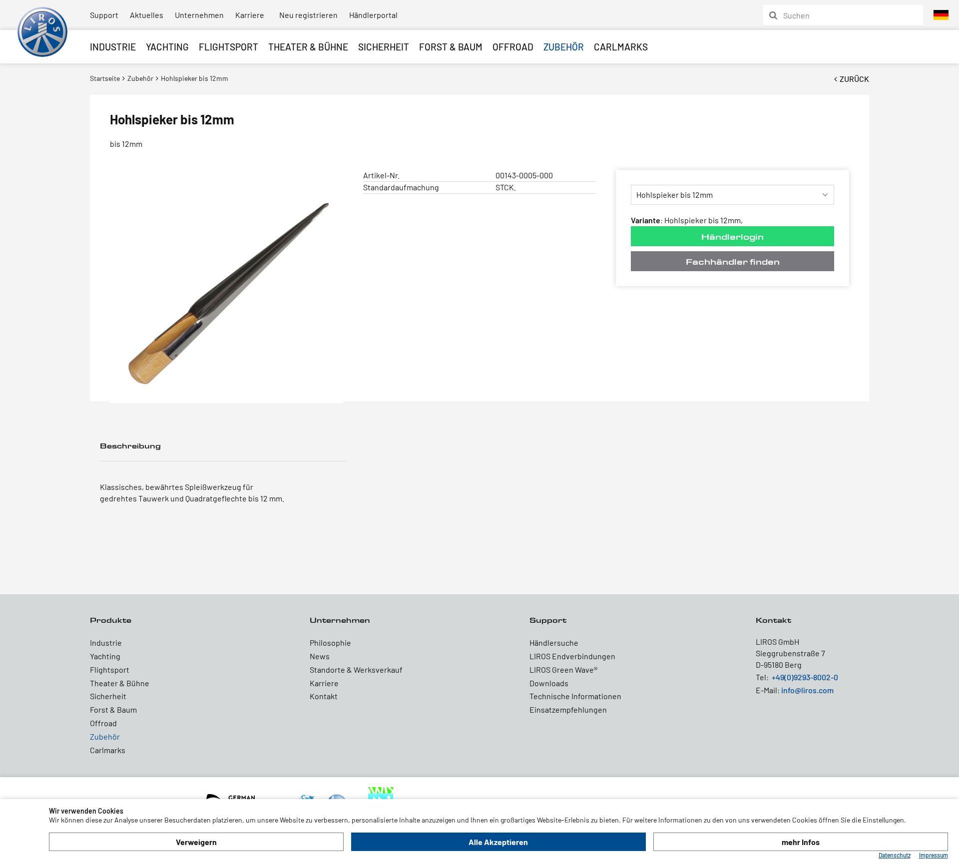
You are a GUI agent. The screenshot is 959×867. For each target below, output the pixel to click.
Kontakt (324, 696)
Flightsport (228, 46)
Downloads (548, 683)
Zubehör (563, 46)
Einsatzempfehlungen (568, 709)
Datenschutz (895, 855)
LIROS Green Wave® (563, 669)
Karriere (249, 14)
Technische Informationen (575, 696)
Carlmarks (621, 46)
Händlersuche (553, 642)
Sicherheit (383, 46)
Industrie (113, 46)
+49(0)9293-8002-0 (805, 677)
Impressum (933, 855)
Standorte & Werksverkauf (356, 669)
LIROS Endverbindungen (572, 656)
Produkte (110, 620)
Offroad (512, 46)
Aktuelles (146, 14)
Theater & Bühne (308, 46)
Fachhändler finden (733, 261)
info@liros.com (807, 690)
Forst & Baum (450, 46)
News (320, 656)
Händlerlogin (732, 236)
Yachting (167, 46)
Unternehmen (199, 14)
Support (104, 14)
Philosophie (330, 642)
